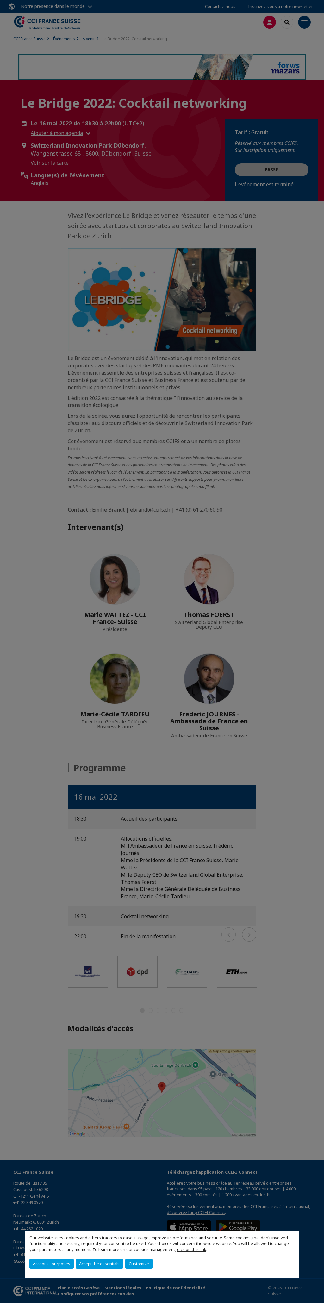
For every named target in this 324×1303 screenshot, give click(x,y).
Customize (139, 1264)
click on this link (191, 1249)
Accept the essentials (99, 1264)
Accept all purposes (51, 1264)
